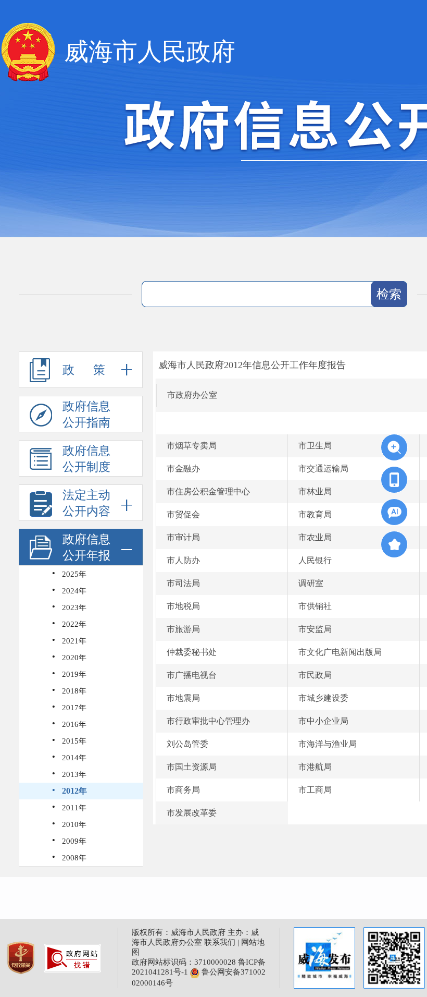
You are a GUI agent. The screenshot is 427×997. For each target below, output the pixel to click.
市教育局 (315, 514)
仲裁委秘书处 (192, 652)
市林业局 (315, 491)
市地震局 (183, 698)
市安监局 (315, 629)
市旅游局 (183, 629)
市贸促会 (183, 514)
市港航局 (315, 766)
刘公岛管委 (187, 743)
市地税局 (183, 606)
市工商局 (315, 789)
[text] (261, 294)
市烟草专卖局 (192, 445)
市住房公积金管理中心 (208, 491)
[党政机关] (22, 957)
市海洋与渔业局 (327, 743)
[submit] (389, 294)
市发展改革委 (192, 812)
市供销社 (315, 606)
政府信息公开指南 (86, 414)
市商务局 (183, 789)
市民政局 (315, 675)
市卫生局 (315, 445)
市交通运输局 (323, 468)
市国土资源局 (192, 766)
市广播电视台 (192, 675)
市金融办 (183, 468)
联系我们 (219, 942)
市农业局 (315, 537)
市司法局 (183, 583)
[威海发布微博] (324, 958)
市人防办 (183, 560)
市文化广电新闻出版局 (340, 652)
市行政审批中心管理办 (208, 720)
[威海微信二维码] (394, 958)
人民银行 (315, 560)
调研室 (310, 583)
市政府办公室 (192, 395)
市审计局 (183, 537)
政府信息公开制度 (86, 458)
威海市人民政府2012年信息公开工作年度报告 (252, 365)
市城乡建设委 (323, 698)
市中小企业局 (323, 720)
